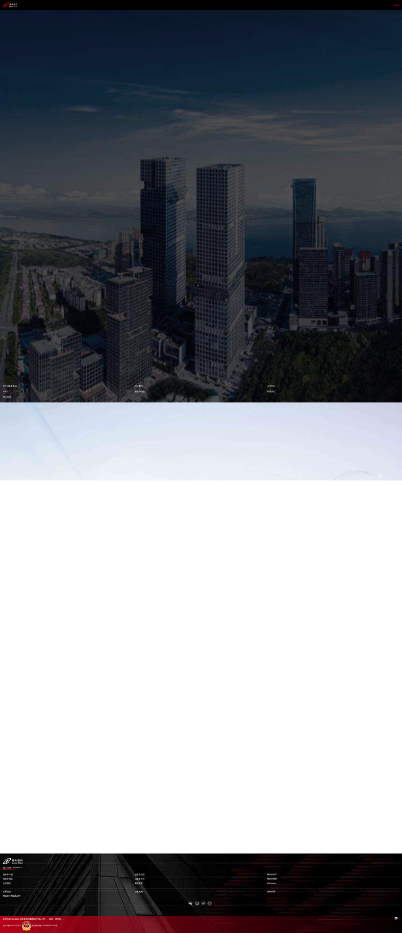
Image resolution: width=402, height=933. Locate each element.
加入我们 (7, 397)
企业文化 (271, 386)
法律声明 (271, 892)
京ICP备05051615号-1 (12, 926)
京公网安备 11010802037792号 (44, 926)
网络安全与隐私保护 (12, 896)
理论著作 (139, 386)
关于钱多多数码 (10, 386)
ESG (5, 391)
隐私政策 (139, 892)
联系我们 (271, 391)
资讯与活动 (140, 391)
